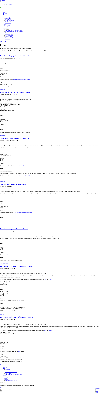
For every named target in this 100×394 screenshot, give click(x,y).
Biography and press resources (12, 32)
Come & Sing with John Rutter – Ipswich (14, 138)
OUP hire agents (9, 34)
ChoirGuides (8, 19)
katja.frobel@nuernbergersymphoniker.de (23, 212)
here (20, 127)
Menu (1, 9)
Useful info (5, 28)
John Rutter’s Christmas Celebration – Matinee (16, 266)
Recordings (7, 17)
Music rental (8, 21)
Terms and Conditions (10, 37)
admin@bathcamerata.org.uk (10, 254)
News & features (6, 25)
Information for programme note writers (13, 30)
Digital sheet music (9, 20)
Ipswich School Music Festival (19, 165)
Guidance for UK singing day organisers (14, 31)
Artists (6, 370)
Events (4, 24)
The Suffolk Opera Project (25, 175)
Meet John (5, 13)
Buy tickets (2, 89)
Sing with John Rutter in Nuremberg (13, 184)
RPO (19, 300)
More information (4, 226)
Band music (8, 23)
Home (4, 12)
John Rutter (2, 0)
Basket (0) (9, 4)
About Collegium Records (11, 372)
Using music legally (9, 35)
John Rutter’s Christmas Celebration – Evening (16, 317)
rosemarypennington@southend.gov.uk (21, 79)
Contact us (7, 39)
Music (4, 14)
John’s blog (5, 26)
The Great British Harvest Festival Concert (15, 92)
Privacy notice (8, 36)
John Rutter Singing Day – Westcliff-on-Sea (15, 56)
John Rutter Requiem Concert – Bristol (14, 229)
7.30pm (50, 279)
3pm (45, 279)
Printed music (8, 18)
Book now (2, 314)
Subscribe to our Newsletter (11, 380)
